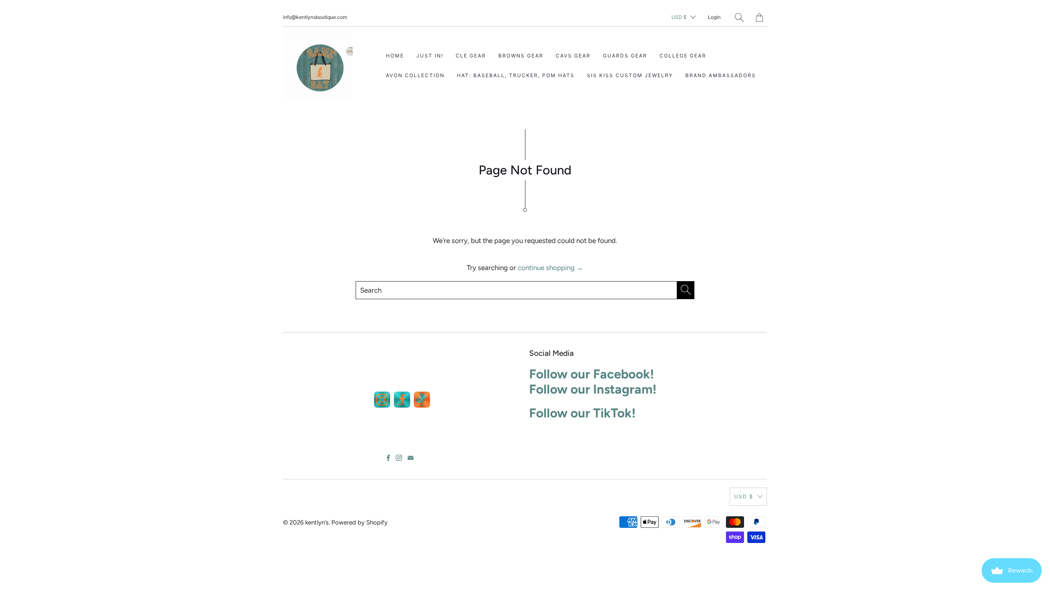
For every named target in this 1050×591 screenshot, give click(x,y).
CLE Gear (471, 56)
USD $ (679, 17)
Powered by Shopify (359, 522)
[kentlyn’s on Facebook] (388, 458)
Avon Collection (415, 75)
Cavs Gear (573, 56)
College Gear (683, 56)
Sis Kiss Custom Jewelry (630, 75)
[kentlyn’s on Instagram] (399, 458)
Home (395, 56)
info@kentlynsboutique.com (315, 17)
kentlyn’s (317, 522)
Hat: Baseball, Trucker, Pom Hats (516, 75)
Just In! (429, 56)
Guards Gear (625, 56)
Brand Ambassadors (720, 75)
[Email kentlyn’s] (410, 458)
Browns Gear (520, 56)
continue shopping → (550, 267)
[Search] (739, 17)
